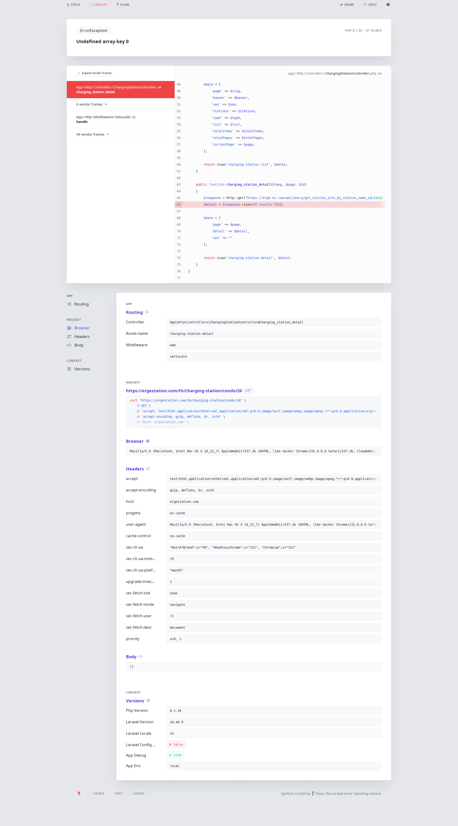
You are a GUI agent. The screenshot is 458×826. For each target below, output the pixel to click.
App (70, 296)
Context (74, 361)
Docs (119, 793)
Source (98, 793)
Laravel (139, 793)
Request (74, 320)
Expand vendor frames (97, 73)
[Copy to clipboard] (376, 322)
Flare (320, 793)
